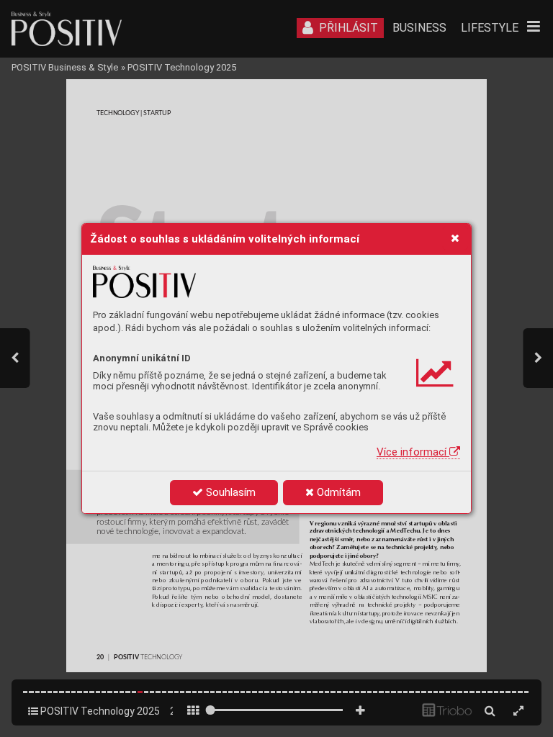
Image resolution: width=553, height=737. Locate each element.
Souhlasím (229, 492)
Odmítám (337, 492)
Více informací (413, 452)
